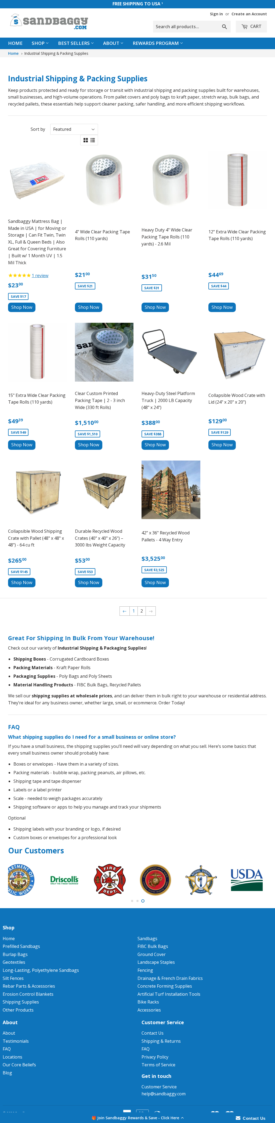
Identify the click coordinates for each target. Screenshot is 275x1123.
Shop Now (21, 307)
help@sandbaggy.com (164, 1094)
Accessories (149, 1010)
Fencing (145, 970)
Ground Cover (152, 954)
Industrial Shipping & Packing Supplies (56, 53)
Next (258, 880)
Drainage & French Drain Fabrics (170, 978)
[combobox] (192, 26)
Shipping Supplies (21, 1002)
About (111, 43)
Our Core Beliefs (19, 1065)
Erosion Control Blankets (28, 994)
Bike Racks (148, 1002)
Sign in (216, 13)
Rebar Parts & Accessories (29, 986)
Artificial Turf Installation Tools (169, 994)
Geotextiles (14, 962)
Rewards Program (156, 43)
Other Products (18, 1010)
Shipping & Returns (161, 1041)
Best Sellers (74, 43)
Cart (255, 26)
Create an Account (249, 13)
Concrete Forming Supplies (165, 986)
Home (15, 43)
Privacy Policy (155, 1057)
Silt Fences (13, 978)
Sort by (38, 129)
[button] (137, 1117)
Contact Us (153, 1033)
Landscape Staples (156, 962)
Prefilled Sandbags (21, 946)
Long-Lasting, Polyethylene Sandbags (41, 970)
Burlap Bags (15, 954)
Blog (7, 1073)
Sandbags (147, 938)
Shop (39, 43)
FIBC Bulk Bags (153, 946)
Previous (17, 880)
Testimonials (16, 1041)
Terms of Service (158, 1065)
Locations (12, 1057)
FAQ (7, 1049)
